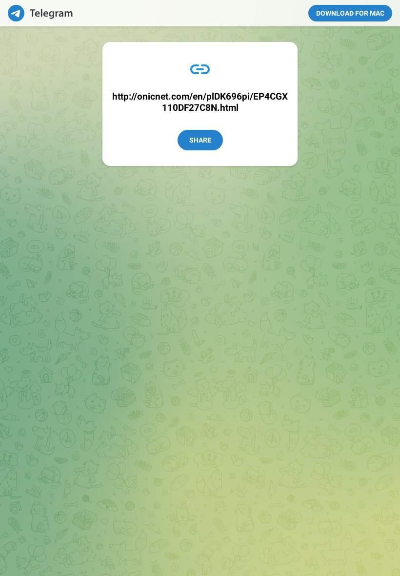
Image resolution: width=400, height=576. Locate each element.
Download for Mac (350, 13)
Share (200, 140)
